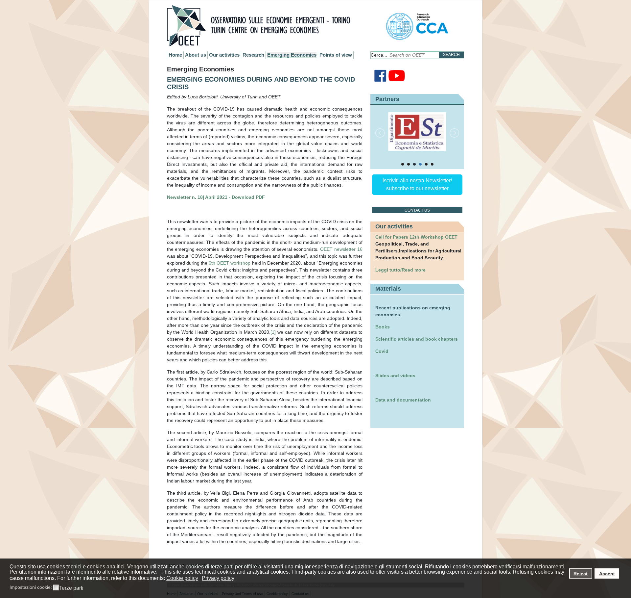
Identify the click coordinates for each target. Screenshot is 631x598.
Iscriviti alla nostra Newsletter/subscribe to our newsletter (417, 184)
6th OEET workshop (229, 263)
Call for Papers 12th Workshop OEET (416, 237)
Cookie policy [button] (182, 578)
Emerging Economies (291, 55)
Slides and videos (395, 375)
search (451, 54)
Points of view (335, 55)
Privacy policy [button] (218, 578)
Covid (381, 351)
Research (253, 55)
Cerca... (379, 55)
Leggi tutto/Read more (400, 270)
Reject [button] (580, 573)
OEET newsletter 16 (341, 249)
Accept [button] (607, 573)
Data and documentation (403, 400)
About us (195, 55)
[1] (273, 332)
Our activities (224, 55)
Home (175, 55)
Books (382, 326)
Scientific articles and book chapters (416, 339)
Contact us (417, 210)
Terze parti (71, 588)
